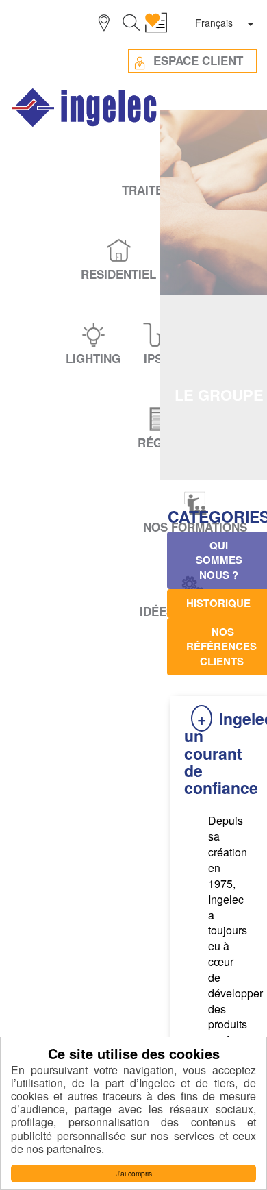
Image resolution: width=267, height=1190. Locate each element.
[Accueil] (85, 107)
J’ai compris (134, 1173)
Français (214, 22)
